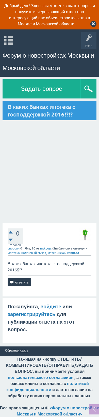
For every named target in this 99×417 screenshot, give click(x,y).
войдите (50, 306)
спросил (14, 248)
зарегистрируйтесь (31, 314)
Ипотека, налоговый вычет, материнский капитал (43, 253)
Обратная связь (16, 350)
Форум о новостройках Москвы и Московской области (48, 61)
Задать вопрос (41, 88)
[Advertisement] (49, 171)
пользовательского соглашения (40, 377)
